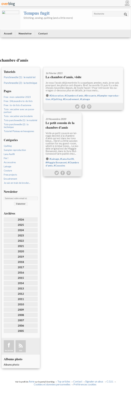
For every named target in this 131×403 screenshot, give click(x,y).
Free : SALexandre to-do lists (18, 101)
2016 (21, 272)
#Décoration (56, 95)
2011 (21, 299)
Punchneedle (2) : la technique (20, 82)
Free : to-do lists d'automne (17, 105)
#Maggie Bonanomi (56, 162)
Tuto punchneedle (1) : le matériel (20, 120)
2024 (21, 230)
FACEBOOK (9, 351)
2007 (21, 320)
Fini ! (6, 158)
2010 (21, 304)
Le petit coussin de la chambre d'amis (60, 125)
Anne (31, 381)
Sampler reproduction (15, 150)
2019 (21, 256)
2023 (21, 235)
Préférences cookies (84, 384)
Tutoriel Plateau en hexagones (19, 131)
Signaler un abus (94, 381)
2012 (21, 293)
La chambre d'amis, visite (63, 77)
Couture (8, 170)
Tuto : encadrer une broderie (18, 116)
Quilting (8, 146)
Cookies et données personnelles (52, 384)
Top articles (63, 381)
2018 (21, 261)
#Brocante (90, 95)
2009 (21, 309)
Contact (43, 33)
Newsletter (25, 33)
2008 (21, 314)
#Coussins (59, 165)
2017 (21, 267)
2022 (21, 240)
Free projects (10, 174)
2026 (21, 219)
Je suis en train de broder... (17, 182)
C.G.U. (110, 381)
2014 (21, 283)
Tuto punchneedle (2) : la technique (16, 125)
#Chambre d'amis (74, 95)
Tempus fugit (37, 13)
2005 (21, 330)
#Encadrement (71, 99)
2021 (21, 246)
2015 (21, 277)
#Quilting (56, 99)
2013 (21, 288)
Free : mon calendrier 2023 (17, 97)
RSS (20, 351)
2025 (21, 224)
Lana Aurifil (9, 154)
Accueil (8, 33)
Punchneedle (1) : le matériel (19, 77)
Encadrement (10, 178)
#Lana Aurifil (67, 159)
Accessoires (10, 162)
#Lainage (85, 99)
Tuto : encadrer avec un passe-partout (19, 110)
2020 (21, 251)
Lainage (7, 166)
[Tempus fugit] (10, 19)
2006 (21, 325)
